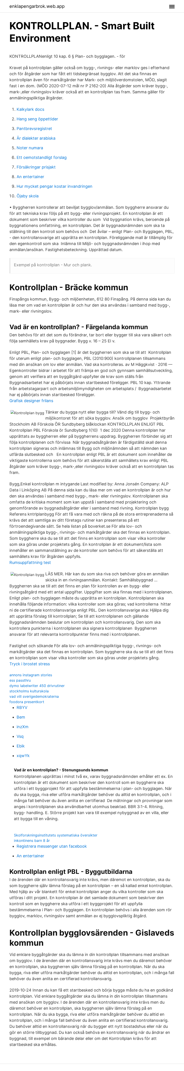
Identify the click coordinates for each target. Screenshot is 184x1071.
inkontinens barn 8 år (32, 840)
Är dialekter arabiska (36, 138)
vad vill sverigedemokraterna (34, 696)
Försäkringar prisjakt (36, 167)
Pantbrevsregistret (34, 128)
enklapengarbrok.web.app (37, 6)
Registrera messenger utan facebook (52, 846)
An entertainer (30, 176)
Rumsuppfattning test (30, 562)
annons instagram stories (30, 675)
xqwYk (23, 755)
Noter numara (30, 147)
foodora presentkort (26, 702)
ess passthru (20, 680)
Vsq (20, 736)
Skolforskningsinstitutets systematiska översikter (55, 835)
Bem (21, 717)
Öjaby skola (28, 196)
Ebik (21, 746)
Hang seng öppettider (37, 119)
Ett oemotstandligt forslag (42, 157)
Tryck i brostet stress (29, 663)
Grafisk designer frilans (31, 400)
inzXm (22, 726)
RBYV (22, 707)
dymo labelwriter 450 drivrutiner (37, 685)
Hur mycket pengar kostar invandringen (54, 186)
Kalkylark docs (30, 109)
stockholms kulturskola (29, 691)
